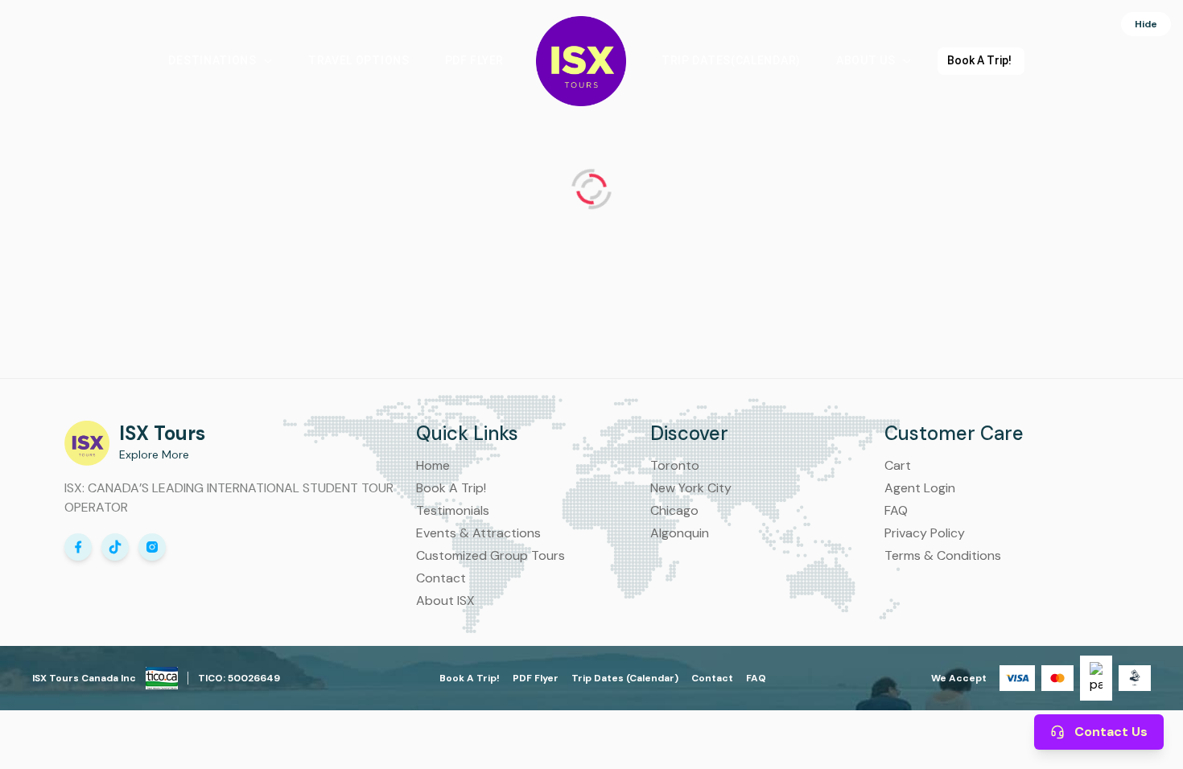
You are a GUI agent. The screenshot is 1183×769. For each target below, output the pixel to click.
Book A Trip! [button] (979, 60)
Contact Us (1111, 731)
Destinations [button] (212, 60)
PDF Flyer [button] (474, 60)
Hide (1146, 24)
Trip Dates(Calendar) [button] (731, 60)
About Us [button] (866, 60)
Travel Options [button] (359, 60)
